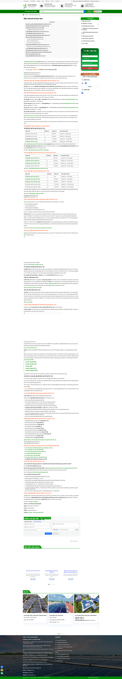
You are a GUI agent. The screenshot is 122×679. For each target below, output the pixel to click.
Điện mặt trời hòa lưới (87, 21)
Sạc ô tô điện (85, 43)
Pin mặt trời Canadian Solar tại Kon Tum (35, 39)
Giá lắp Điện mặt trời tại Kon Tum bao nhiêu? (35, 27)
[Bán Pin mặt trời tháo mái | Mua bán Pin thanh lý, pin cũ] (71, 560)
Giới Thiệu (33, 1)
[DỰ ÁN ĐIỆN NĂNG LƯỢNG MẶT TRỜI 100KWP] (93, 596)
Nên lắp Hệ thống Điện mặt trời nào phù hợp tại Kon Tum (37, 25)
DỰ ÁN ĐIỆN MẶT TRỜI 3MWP (56, 615)
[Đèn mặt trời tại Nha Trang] (33, 560)
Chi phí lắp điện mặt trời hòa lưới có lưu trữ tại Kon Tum (37, 31)
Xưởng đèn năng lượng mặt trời (88, 40)
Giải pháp (38, 1)
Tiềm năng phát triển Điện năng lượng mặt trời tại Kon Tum (38, 35)
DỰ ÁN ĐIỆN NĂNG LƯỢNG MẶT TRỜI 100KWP (86, 615)
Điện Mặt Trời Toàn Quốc (87, 23)
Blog (43, 1)
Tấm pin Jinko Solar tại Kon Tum (33, 42)
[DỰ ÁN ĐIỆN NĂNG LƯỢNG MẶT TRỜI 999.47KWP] (42, 596)
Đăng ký (90, 68)
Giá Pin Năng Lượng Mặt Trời (88, 38)
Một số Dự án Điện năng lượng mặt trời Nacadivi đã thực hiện (38, 52)
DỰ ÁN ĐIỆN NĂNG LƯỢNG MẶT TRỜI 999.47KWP (35, 615)
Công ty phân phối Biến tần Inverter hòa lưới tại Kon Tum (37, 44)
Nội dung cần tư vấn (88, 63)
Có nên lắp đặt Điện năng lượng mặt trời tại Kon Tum (37, 48)
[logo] (30, 8)
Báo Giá (89, 11)
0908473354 (87, 79)
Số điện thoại (87, 58)
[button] (54, 22)
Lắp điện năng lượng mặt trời (88, 36)
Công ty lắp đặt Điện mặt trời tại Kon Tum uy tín (35, 55)
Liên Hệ (57, 1)
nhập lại (56, 533)
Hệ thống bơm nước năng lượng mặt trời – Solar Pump (91, 29)
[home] (23, 14)
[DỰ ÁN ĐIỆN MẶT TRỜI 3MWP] (68, 596)
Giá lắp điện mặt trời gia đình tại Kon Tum (35, 29)
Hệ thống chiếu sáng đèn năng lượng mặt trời (90, 33)
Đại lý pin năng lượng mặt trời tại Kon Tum (34, 37)
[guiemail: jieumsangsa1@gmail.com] (82, 83)
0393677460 (87, 89)
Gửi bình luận (48, 533)
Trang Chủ (27, 1)
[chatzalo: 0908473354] (86, 83)
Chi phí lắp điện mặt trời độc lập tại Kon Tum (35, 33)
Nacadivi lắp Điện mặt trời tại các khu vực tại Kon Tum (37, 50)
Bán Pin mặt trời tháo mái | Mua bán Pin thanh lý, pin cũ (70, 571)
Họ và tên (86, 54)
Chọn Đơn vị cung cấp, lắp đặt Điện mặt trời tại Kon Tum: (39, 46)
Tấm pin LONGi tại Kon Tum (33, 40)
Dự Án (52, 1)
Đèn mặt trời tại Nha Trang (33, 570)
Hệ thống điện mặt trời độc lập (88, 26)
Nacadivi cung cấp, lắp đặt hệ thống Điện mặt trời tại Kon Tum (38, 24)
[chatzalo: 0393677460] (82, 93)
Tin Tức (48, 1)
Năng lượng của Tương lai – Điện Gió (51, 571)
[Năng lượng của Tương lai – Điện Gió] (52, 560)
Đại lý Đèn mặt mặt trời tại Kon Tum (33, 54)
